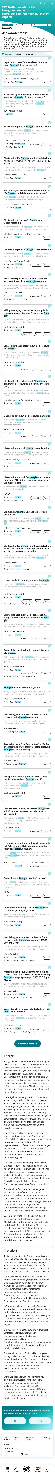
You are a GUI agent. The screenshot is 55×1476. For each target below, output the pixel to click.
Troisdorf (12, 33)
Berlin (6, 1444)
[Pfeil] (10, 24)
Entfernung (29, 54)
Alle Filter (7, 27)
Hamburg (8, 1448)
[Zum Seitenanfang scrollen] (47, 1460)
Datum (18, 54)
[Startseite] (3, 32)
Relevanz (8, 54)
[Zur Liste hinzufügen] (50, 58)
